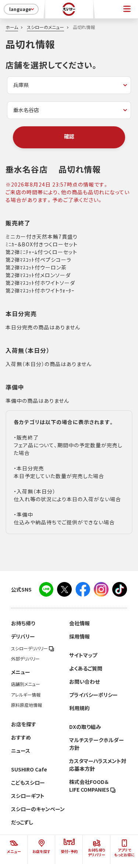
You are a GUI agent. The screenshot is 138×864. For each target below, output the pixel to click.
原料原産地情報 (26, 705)
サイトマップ (83, 655)
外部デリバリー (25, 658)
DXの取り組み (85, 726)
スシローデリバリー (30, 648)
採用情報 (79, 636)
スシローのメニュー (45, 27)
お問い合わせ (84, 681)
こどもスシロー (28, 782)
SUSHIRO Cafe (29, 769)
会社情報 (79, 623)
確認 (69, 136)
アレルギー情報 (25, 694)
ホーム (12, 27)
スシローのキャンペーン (38, 809)
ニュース (20, 750)
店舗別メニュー (25, 684)
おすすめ (21, 737)
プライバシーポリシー (93, 694)
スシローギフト (28, 795)
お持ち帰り (23, 623)
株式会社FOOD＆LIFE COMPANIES (89, 785)
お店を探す (23, 724)
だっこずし (22, 822)
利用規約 (79, 708)
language (20, 9)
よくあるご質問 (85, 668)
